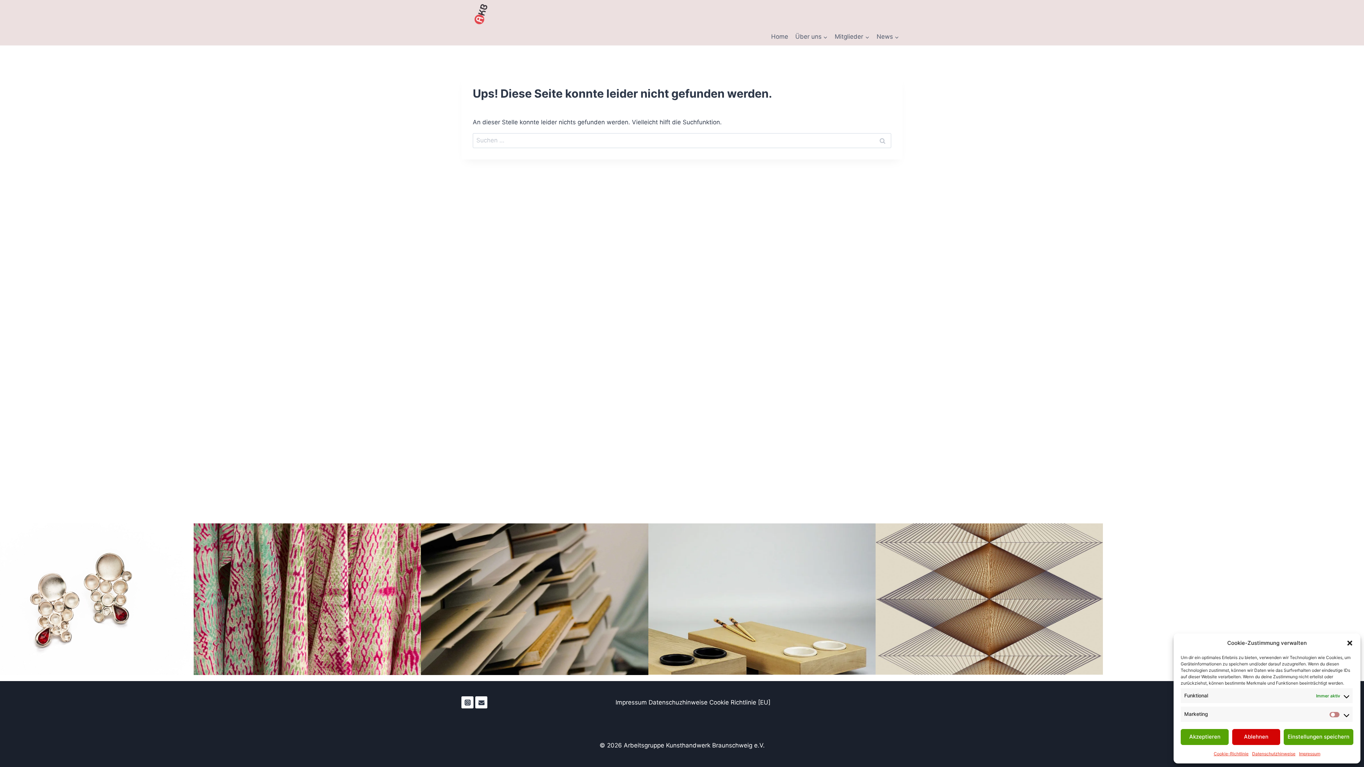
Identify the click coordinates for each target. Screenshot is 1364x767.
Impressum (1309, 753)
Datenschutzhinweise (1273, 753)
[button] (1349, 643)
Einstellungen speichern (1318, 736)
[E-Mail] (481, 702)
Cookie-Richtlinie (1231, 753)
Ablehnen (1256, 736)
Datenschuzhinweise (679, 702)
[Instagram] (467, 702)
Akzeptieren (1204, 736)
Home (779, 36)
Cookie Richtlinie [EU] (739, 702)
